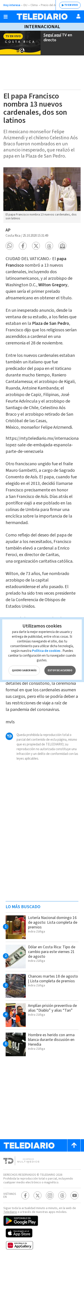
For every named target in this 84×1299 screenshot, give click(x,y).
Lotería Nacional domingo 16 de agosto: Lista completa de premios (52, 922)
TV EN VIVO (71, 5)
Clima (34, 5)
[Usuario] (78, 16)
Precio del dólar (50, 5)
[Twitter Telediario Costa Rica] (37, 1195)
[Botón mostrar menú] (5, 16)
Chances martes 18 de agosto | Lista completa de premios (53, 979)
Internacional (42, 26)
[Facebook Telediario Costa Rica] (25, 1195)
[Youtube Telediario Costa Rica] (74, 1195)
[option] (42, 195)
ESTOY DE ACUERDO (60, 670)
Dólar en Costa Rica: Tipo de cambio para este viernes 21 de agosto (51, 951)
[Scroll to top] (74, 1145)
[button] (9, 246)
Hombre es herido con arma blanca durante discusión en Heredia (51, 1039)
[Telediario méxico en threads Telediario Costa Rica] (62, 1195)
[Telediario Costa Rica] (42, 16)
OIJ (25, 5)
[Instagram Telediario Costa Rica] (50, 1195)
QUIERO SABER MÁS (24, 670)
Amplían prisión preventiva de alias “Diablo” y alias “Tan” (52, 1008)
